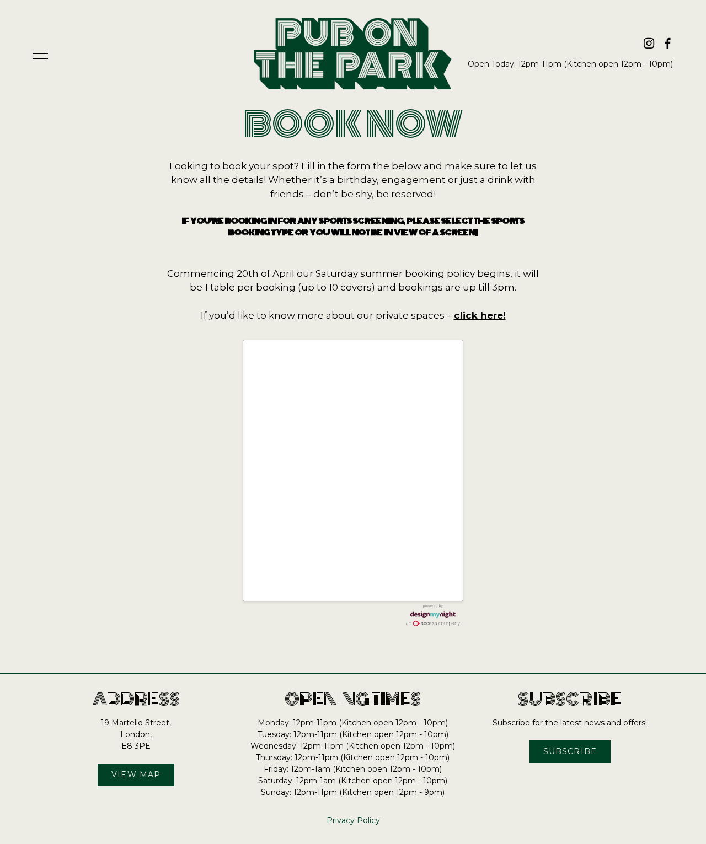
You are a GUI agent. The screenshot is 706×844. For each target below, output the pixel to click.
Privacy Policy (353, 820)
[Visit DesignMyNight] (433, 615)
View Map (136, 775)
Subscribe (570, 751)
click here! (480, 315)
